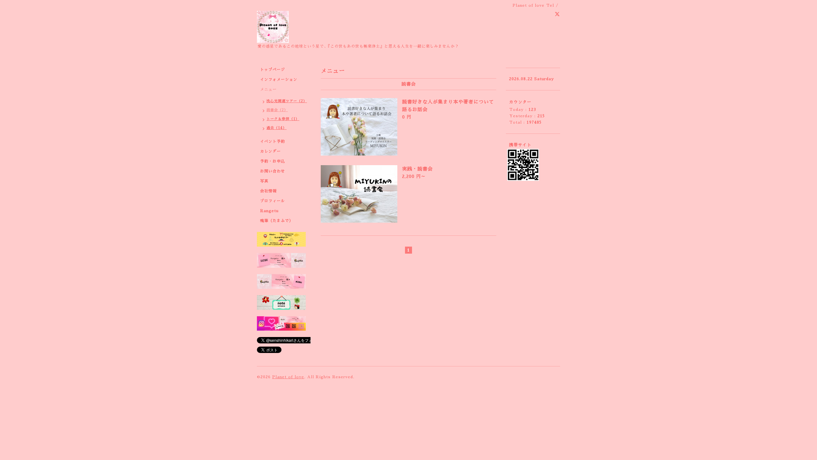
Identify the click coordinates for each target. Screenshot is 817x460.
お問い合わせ (272, 171)
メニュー (268, 89)
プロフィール (272, 201)
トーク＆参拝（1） (282, 119)
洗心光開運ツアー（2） (286, 101)
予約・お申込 (272, 161)
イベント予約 (272, 141)
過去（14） (276, 128)
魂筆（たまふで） (276, 221)
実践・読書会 (417, 168)
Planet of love (288, 377)
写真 (264, 181)
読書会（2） (277, 110)
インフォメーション (278, 79)
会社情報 (268, 191)
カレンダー (270, 151)
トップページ (272, 70)
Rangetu (269, 211)
